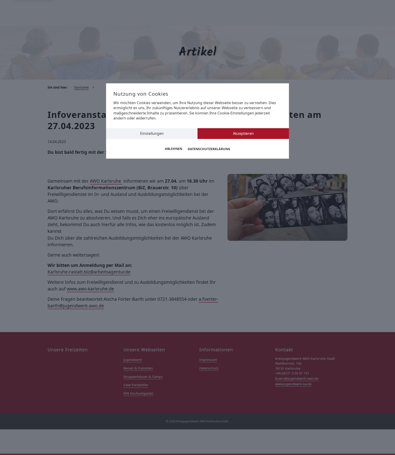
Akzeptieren (243, 133)
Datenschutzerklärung (209, 149)
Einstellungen (152, 133)
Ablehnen (173, 149)
